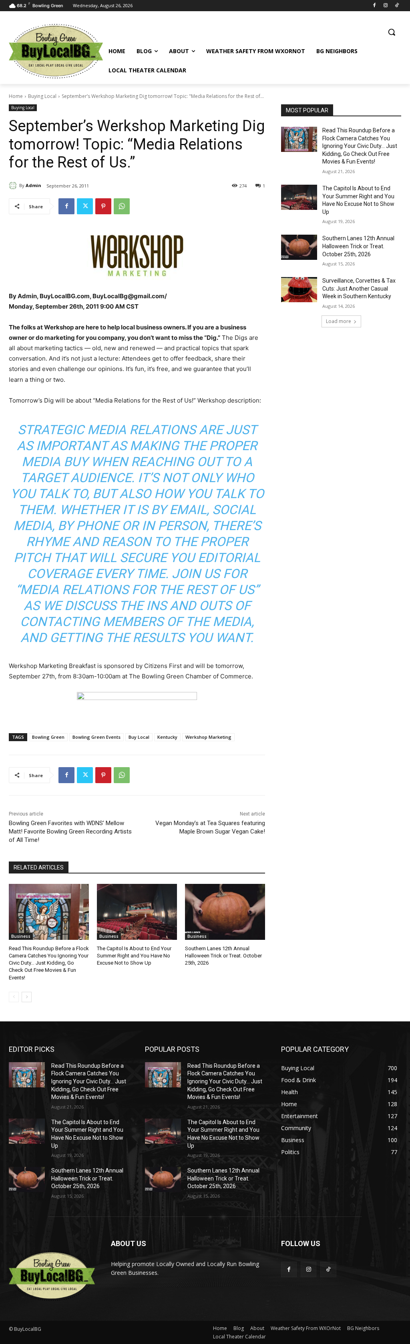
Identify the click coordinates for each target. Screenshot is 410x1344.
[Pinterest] (103, 206)
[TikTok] (396, 5)
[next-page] (27, 997)
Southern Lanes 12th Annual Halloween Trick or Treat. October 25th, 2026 (223, 955)
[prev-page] (14, 997)
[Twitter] (85, 206)
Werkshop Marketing (208, 737)
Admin (33, 185)
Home (16, 96)
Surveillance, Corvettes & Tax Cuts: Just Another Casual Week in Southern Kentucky (359, 288)
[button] (391, 32)
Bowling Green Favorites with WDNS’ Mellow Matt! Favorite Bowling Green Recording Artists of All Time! (70, 831)
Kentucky (167, 737)
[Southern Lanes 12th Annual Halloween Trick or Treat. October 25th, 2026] (225, 912)
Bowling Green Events (96, 737)
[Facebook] (374, 5)
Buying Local (42, 96)
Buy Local (139, 737)
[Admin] (14, 185)
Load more (338, 321)
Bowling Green (48, 737)
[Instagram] (385, 5)
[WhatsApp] (122, 206)
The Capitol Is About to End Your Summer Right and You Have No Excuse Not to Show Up (134, 955)
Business (20, 936)
